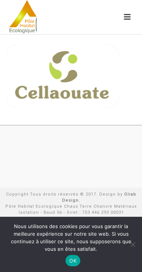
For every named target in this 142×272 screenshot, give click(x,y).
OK (72, 261)
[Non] (132, 244)
